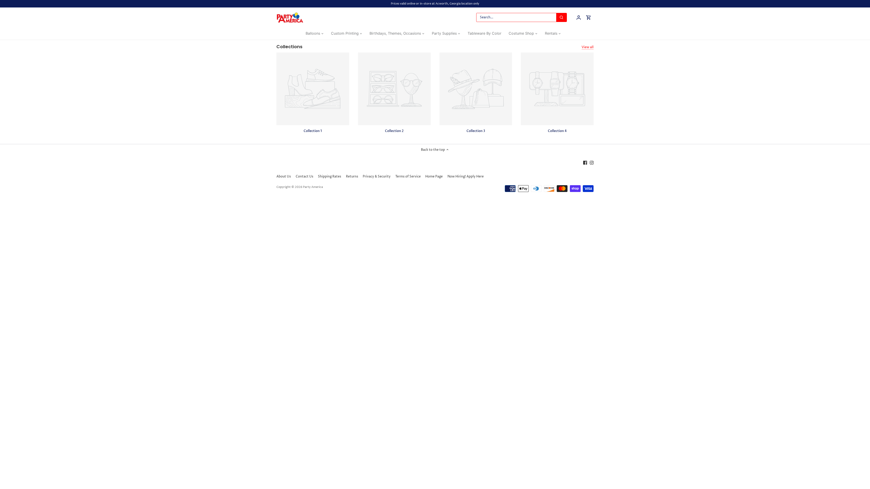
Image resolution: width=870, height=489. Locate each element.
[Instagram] (592, 163)
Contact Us (304, 176)
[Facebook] (585, 163)
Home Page (434, 176)
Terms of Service (408, 176)
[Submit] (561, 17)
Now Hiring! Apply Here (465, 176)
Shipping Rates (329, 176)
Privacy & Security (377, 176)
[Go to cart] (588, 17)
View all (588, 47)
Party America (313, 187)
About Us (283, 176)
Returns (352, 176)
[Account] (579, 17)
